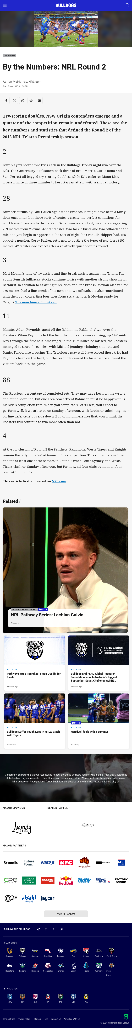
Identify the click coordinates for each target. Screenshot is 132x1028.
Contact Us (56, 1019)
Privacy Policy (24, 1019)
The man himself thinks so (36, 302)
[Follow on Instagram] (61, 929)
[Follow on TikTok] (38, 929)
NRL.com (59, 481)
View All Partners (66, 913)
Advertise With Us (72, 1019)
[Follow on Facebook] (46, 929)
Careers (37, 1019)
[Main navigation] (5, 5)
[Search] (127, 5)
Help (46, 1019)
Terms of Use (9, 1019)
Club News (9, 56)
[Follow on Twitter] (53, 929)
